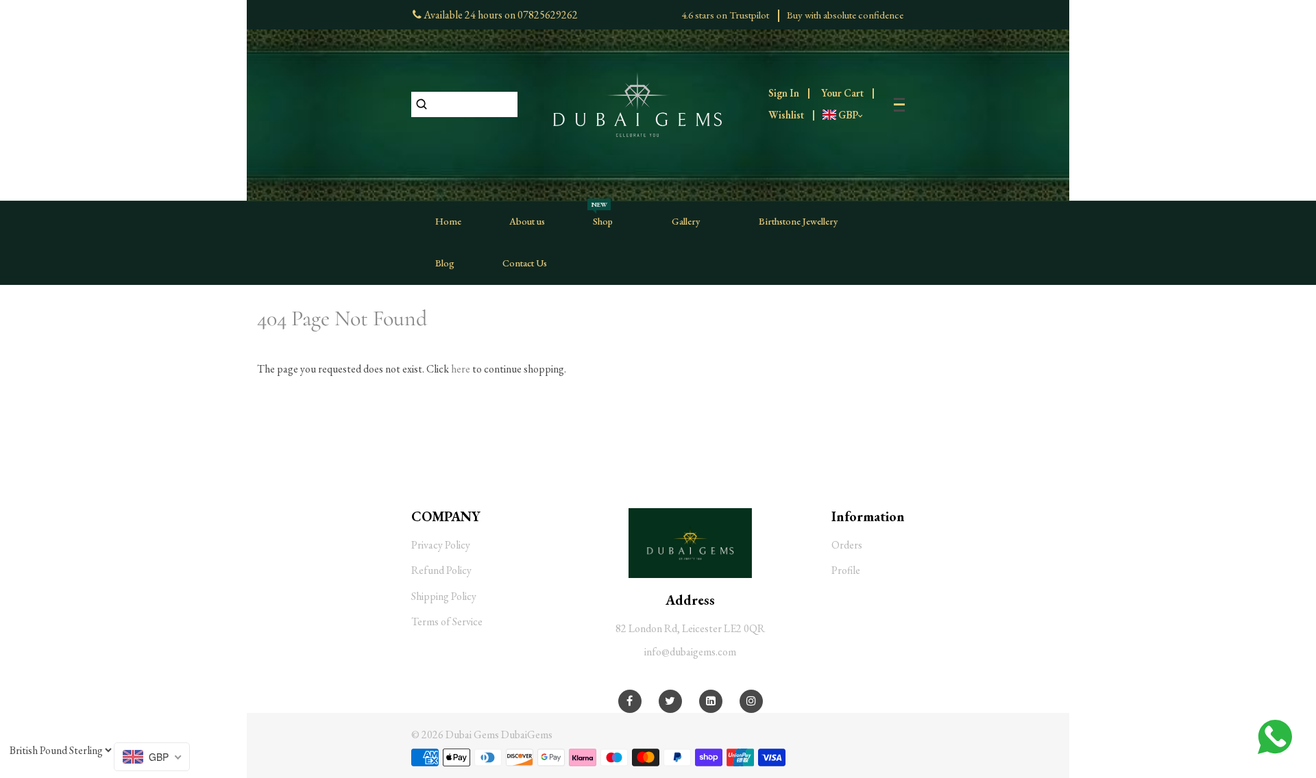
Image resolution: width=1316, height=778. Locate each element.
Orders (846, 545)
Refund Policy (441, 570)
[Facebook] (629, 701)
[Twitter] (670, 701)
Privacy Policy (440, 545)
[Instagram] (751, 701)
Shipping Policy (443, 596)
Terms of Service (447, 621)
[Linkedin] (711, 701)
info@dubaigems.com (690, 651)
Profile (845, 570)
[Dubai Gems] (637, 103)
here (460, 369)
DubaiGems (526, 734)
